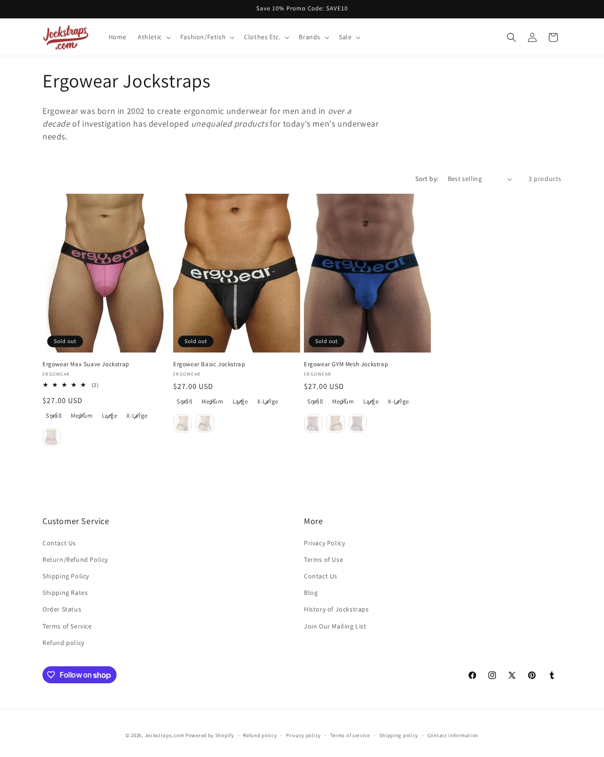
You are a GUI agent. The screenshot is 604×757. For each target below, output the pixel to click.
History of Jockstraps (336, 609)
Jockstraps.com (165, 735)
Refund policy (63, 642)
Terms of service (350, 735)
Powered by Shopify (209, 735)
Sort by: (426, 178)
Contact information (453, 735)
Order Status (61, 609)
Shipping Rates (65, 592)
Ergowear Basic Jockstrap (209, 364)
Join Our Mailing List (335, 626)
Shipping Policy (65, 576)
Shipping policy (399, 735)
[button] (153, 37)
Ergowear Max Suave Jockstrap (85, 364)
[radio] (53, 416)
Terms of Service (67, 626)
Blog (311, 592)
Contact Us (59, 543)
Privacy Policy (324, 543)
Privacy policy (303, 735)
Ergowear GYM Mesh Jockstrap (346, 364)
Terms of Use (323, 559)
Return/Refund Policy (75, 559)
